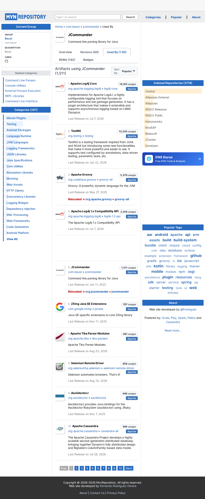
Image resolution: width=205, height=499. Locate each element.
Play (173, 317)
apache (177, 235)
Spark (182, 317)
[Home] (26, 19)
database (175, 250)
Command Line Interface (21, 101)
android (162, 234)
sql (196, 282)
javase (99, 308)
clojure (175, 245)
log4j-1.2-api (112, 216)
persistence (153, 277)
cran (154, 250)
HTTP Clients (15, 190)
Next (129, 468)
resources (184, 277)
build (167, 240)
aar (150, 234)
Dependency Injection (21, 208)
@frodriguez (188, 309)
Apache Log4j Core (83, 83)
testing (168, 288)
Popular (176, 17)
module (171, 272)
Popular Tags (173, 227)
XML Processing (17, 214)
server (161, 282)
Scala (165, 317)
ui (186, 288)
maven (195, 266)
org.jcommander (97, 291)
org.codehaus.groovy (82, 179)
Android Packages (19, 130)
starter (154, 288)
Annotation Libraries (20, 172)
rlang (198, 277)
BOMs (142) (67, 59)
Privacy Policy (116, 493)
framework (181, 256)
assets (155, 240)
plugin (168, 277)
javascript (191, 261)
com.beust (73, 26)
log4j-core (111, 88)
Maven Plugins (16, 118)
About (196, 17)
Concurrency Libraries (21, 196)
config (196, 245)
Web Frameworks (18, 220)
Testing (11, 124)
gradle (152, 261)
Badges (88, 59)
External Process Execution (23, 90)
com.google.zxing (79, 308)
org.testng (75, 135)
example (151, 256)
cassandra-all (109, 431)
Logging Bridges (17, 202)
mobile (157, 271)
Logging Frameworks (21, 148)
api (188, 234)
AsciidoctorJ (79, 393)
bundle (151, 245)
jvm (149, 266)
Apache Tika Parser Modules (90, 333)
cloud (186, 245)
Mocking (12, 178)
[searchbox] (88, 17)
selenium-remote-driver (119, 368)
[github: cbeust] (6, 61)
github (196, 256)
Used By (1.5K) (117, 52)
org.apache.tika (78, 338)
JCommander (80, 34)
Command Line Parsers (20, 80)
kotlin (159, 266)
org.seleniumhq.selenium (84, 368)
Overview (65, 52)
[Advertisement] (102, 5)
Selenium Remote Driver (87, 363)
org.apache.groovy (98, 199)
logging (182, 266)
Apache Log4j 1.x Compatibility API (95, 211)
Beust (8, 38)
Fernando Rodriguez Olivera (118, 486)
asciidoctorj (98, 397)
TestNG (76, 130)
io (174, 261)
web (193, 288)
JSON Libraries (16, 154)
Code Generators (18, 226)
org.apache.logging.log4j (84, 88)
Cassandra (173, 322)
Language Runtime (19, 136)
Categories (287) (26, 109)
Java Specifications (19, 160)
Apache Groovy (81, 174)
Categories (153, 17)
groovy (165, 261)
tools (179, 288)
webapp (173, 292)
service (174, 282)
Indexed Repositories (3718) (173, 83)
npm (182, 272)
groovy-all (106, 179)
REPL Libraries (14, 96)
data (163, 250)
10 (120, 468)
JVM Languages (17, 142)
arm (196, 235)
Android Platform (18, 232)
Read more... (173, 330)
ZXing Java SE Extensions (89, 303)
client (163, 245)
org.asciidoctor (78, 397)
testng (89, 135)
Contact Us (97, 493)
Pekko (191, 317)
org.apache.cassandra (82, 431)
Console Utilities (15, 85)
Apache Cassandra (85, 426)
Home (59, 26)
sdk (151, 282)
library (171, 266)
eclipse (190, 250)
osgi (191, 272)
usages (128, 84)
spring (187, 282)
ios (180, 261)
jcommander (91, 26)
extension (165, 256)
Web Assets (15, 184)
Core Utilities (15, 166)
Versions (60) (89, 52)
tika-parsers (100, 338)
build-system (185, 240)
